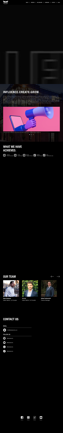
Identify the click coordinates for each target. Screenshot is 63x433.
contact (53, 2)
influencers (39, 2)
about (27, 2)
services (33, 2)
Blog (59, 2)
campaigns (47, 2)
